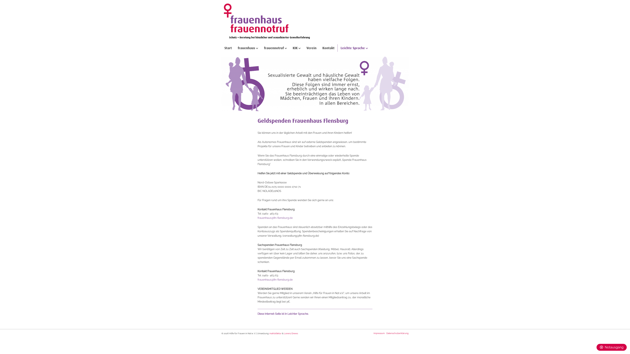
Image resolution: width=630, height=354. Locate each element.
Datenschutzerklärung (397, 333)
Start (228, 48)
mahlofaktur (275, 333)
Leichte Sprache (353, 48)
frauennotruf (274, 48)
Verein (311, 48)
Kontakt (328, 48)
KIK (295, 48)
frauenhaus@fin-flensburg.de (275, 217)
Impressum (379, 333)
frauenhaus (246, 48)
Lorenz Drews (291, 333)
